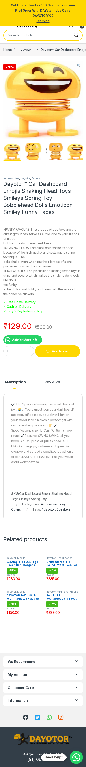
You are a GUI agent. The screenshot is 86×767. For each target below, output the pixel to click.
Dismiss (42, 21)
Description (14, 382)
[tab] (14, 384)
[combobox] (37, 35)
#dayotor (48, 509)
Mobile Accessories (16, 559)
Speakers (64, 509)
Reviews (52, 382)
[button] (76, 757)
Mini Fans (63, 591)
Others (36, 178)
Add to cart (60, 351)
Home (7, 49)
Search (76, 35)
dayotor (26, 49)
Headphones (65, 557)
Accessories (11, 178)
